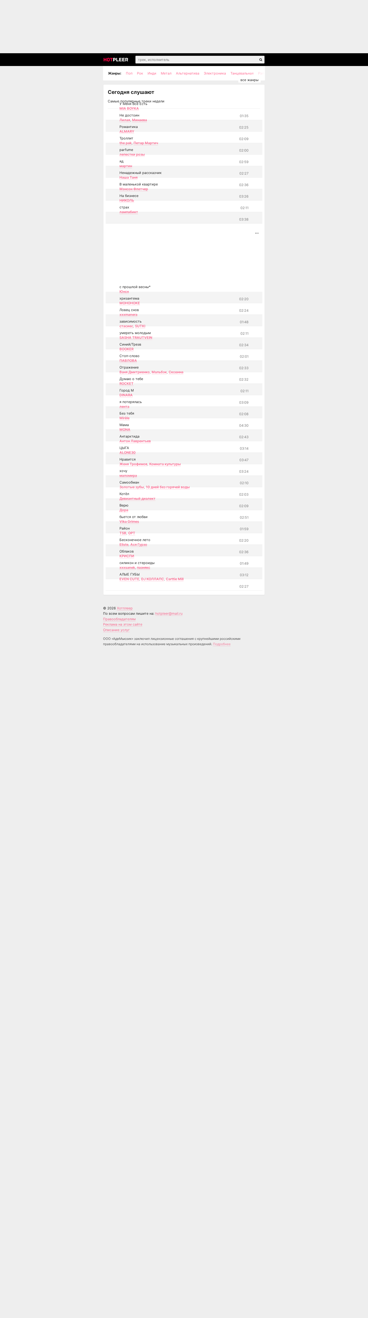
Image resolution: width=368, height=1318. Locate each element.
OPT (131, 533)
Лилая (124, 120)
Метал (166, 73)
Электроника (215, 73)
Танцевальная (242, 73)
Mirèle (124, 418)
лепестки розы (132, 154)
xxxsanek (127, 567)
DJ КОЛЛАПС (152, 579)
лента (124, 406)
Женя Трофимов (133, 464)
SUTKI (140, 326)
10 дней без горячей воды (168, 487)
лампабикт (128, 212)
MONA (124, 429)
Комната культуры (165, 464)
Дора (123, 510)
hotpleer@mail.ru (169, 613)
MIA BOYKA (129, 108)
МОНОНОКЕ (129, 303)
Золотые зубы (131, 487)
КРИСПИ (126, 556)
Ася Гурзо (138, 544)
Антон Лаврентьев (135, 441)
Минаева (139, 120)
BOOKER (126, 349)
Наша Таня (128, 177)
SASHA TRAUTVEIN (135, 337)
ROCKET (126, 383)
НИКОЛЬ (126, 200)
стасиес (126, 326)
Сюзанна (176, 372)
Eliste (123, 544)
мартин (125, 166)
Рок (140, 73)
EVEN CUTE (129, 579)
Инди (152, 73)
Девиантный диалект (137, 498)
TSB (122, 533)
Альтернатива (187, 73)
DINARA (126, 395)
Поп (129, 73)
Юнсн (124, 291)
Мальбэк (159, 372)
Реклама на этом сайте (122, 624)
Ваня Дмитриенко (134, 372)
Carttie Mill (175, 579)
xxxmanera (128, 314)
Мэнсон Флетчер (133, 189)
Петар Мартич (146, 143)
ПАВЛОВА (128, 360)
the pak (125, 143)
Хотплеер (125, 608)
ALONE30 (127, 452)
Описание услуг (116, 630)
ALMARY (126, 131)
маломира (128, 475)
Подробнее (222, 644)
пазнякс (143, 567)
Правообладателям (119, 619)
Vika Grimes (129, 521)
